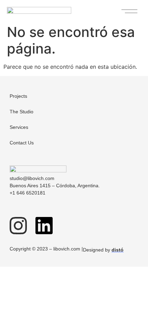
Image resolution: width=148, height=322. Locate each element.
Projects (18, 96)
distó (118, 250)
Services (19, 127)
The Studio (21, 111)
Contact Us (22, 142)
